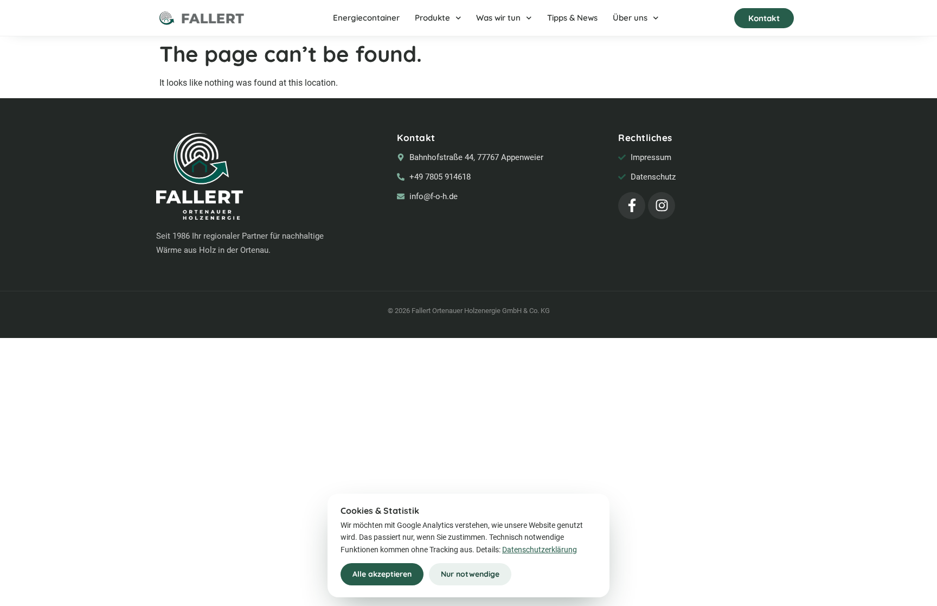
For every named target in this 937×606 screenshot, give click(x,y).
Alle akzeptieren (382, 574)
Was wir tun (498, 17)
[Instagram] (661, 205)
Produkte (432, 17)
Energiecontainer (366, 17)
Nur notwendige (470, 574)
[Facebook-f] (631, 205)
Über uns (630, 17)
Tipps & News (572, 17)
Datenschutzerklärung (539, 549)
